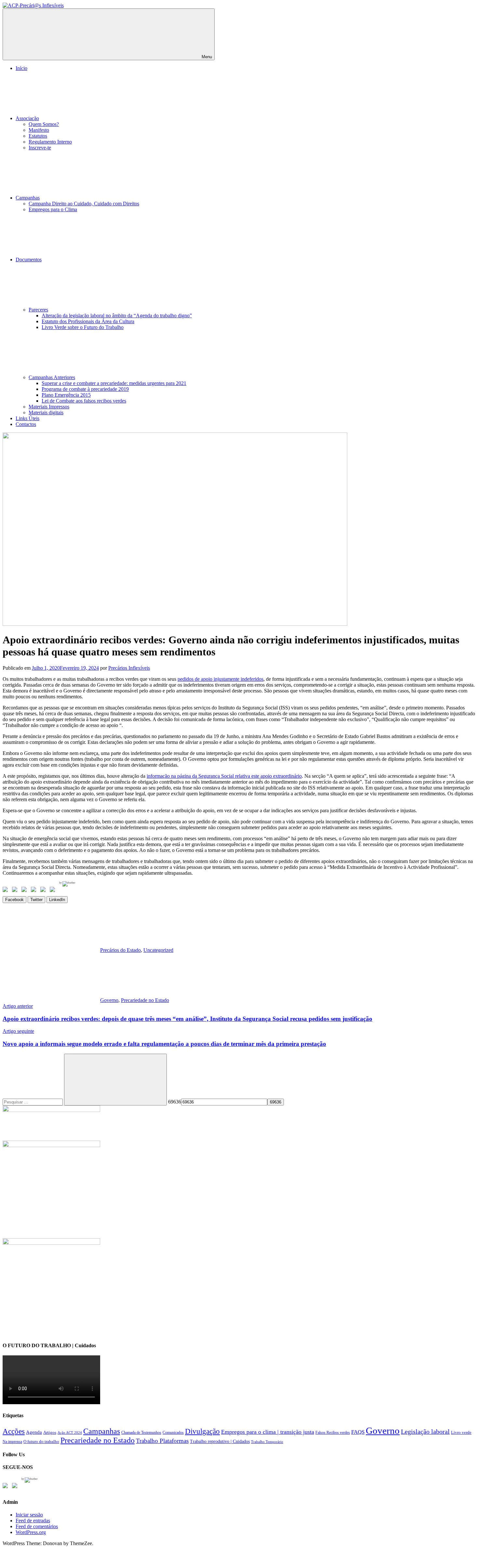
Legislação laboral (425, 1431)
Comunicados (173, 1432)
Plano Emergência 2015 (66, 395)
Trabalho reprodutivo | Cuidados (220, 1441)
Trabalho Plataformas (162, 1440)
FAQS (358, 1432)
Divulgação (202, 1431)
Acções (14, 1431)
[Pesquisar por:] (33, 1101)
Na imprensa (12, 1441)
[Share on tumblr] (44, 891)
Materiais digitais (46, 412)
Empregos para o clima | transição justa (267, 1432)
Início (21, 68)
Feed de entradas (33, 1520)
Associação (27, 118)
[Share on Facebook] (6, 891)
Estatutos (38, 136)
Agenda (34, 1432)
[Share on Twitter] (16, 891)
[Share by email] (54, 891)
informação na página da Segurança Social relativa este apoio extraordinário (224, 776)
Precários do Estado (120, 950)
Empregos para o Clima (53, 209)
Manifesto (39, 130)
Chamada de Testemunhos (141, 1432)
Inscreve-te (40, 147)
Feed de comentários (37, 1526)
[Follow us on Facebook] (6, 1487)
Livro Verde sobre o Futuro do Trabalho (83, 327)
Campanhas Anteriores (52, 377)
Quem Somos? (44, 124)
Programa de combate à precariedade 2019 (85, 389)
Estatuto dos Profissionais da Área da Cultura (88, 321)
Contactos (26, 424)
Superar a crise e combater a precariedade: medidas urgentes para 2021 (114, 383)
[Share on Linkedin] (35, 891)
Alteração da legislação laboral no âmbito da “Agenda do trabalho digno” (117, 315)
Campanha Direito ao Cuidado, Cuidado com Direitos (84, 203)
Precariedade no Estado (145, 1000)
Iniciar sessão (29, 1514)
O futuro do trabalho (41, 1441)
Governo (109, 1000)
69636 (174, 1101)
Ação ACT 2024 (70, 1432)
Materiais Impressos (49, 406)
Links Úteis (27, 418)
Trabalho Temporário (267, 1442)
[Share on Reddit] (25, 891)
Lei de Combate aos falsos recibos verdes (84, 401)
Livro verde (461, 1432)
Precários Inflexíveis (129, 668)
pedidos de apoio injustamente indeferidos (220, 679)
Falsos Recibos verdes (332, 1432)
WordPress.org (31, 1532)
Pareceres (38, 309)
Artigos (49, 1432)
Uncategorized (158, 950)
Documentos (29, 259)
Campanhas (28, 197)
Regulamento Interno (50, 141)
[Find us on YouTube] (16, 1487)
